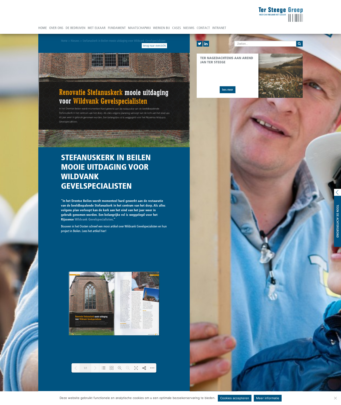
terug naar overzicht (154, 45)
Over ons (56, 28)
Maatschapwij (139, 28)
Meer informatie (267, 398)
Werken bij (161, 28)
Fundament (117, 28)
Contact (203, 28)
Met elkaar (97, 28)
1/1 (85, 368)
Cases (176, 28)
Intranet (219, 28)
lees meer (227, 89)
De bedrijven (75, 28)
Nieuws (188, 28)
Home (42, 28)
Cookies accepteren (234, 398)
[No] (335, 398)
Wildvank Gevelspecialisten (94, 219)
